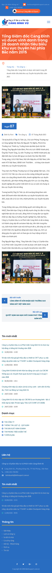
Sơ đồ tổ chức (9, 537)
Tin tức (6, 550)
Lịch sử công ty (9, 534)
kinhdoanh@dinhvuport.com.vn (17, 475)
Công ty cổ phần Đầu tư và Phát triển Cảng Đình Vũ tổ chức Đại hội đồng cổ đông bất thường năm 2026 (25, 346)
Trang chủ (10, 67)
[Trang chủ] (16, 22)
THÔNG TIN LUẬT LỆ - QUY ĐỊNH (16, 425)
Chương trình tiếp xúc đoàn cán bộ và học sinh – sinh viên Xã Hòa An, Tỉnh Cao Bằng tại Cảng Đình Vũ (26, 388)
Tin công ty (21, 67)
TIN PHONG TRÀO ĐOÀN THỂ (15, 432)
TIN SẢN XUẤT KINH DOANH (15, 428)
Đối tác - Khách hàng (11, 544)
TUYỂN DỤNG (9, 435)
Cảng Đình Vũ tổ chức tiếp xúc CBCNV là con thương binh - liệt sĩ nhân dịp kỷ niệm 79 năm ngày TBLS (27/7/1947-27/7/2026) (26, 401)
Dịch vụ (6, 547)
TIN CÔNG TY (9, 422)
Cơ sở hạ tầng (9, 540)
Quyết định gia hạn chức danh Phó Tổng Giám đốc (24, 315)
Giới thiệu (7, 531)
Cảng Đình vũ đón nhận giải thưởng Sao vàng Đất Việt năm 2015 (28, 300)
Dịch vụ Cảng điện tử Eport (28, 11)
